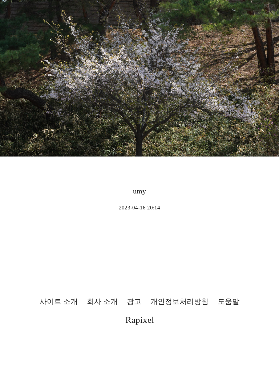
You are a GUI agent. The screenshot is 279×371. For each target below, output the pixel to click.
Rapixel (139, 320)
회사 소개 (102, 301)
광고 (134, 301)
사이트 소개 (59, 301)
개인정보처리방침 (179, 301)
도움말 (228, 301)
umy (139, 191)
